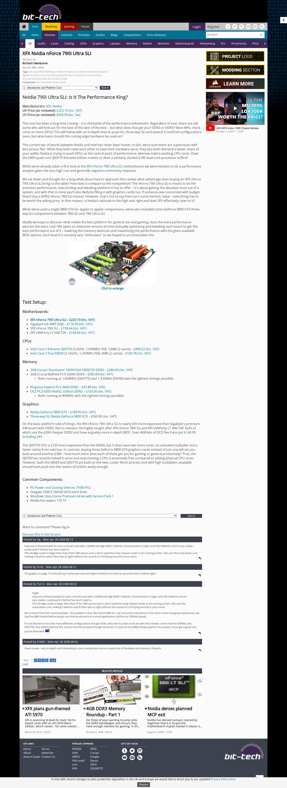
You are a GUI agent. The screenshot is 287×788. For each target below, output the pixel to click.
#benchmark (64, 71)
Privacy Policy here (223, 779)
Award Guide (31, 757)
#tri (50, 78)
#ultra (56, 82)
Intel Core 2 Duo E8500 (47, 353)
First (26, 660)
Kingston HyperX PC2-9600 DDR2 (54, 387)
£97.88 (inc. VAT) (93, 387)
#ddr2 (82, 71)
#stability (42, 78)
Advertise (47, 753)
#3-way (33, 71)
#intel (40, 82)
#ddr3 (90, 71)
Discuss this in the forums (41, 534)
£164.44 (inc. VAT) (82, 332)
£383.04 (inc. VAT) (100, 374)
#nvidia (48, 82)
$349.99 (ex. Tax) (68, 115)
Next (104, 87)
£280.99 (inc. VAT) (120, 370)
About (27, 753)
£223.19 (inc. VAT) (69, 110)
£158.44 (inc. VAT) (74, 328)
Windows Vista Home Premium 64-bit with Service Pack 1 (72, 496)
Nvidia (57, 106)
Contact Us (48, 757)
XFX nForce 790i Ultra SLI (104, 166)
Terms (45, 749)
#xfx (63, 82)
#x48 (64, 78)
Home (27, 749)
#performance (68, 75)
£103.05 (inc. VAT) (98, 391)
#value (57, 78)
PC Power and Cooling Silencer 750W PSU (60, 487)
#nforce (37, 75)
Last (53, 660)
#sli (34, 78)
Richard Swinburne (35, 63)
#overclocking (51, 75)
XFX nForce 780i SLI (44, 328)
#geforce (27, 75)
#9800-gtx (50, 71)
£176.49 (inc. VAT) (80, 324)
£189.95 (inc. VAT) (83, 412)
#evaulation (101, 71)
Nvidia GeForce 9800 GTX (48, 412)
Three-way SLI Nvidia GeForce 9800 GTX (59, 416)
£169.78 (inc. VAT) (138, 353)
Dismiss (143, 784)
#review (27, 78)
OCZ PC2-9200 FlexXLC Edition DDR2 (56, 391)
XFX (48, 106)
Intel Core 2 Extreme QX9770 (51, 349)
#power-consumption (89, 75)
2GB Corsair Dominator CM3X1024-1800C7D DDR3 (67, 370)
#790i (41, 71)
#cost (75, 71)
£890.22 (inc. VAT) (146, 349)
